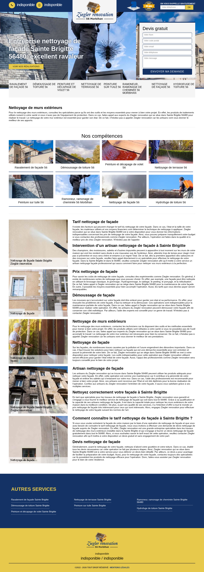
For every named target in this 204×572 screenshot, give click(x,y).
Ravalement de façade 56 (19, 85)
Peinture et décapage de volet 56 (66, 87)
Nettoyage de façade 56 (161, 85)
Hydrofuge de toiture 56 (183, 85)
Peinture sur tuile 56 (112, 85)
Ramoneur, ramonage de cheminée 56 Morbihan (132, 88)
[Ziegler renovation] (102, 540)
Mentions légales (119, 567)
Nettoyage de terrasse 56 (91, 85)
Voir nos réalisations (26, 66)
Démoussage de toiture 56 (44, 85)
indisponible (25, 5)
